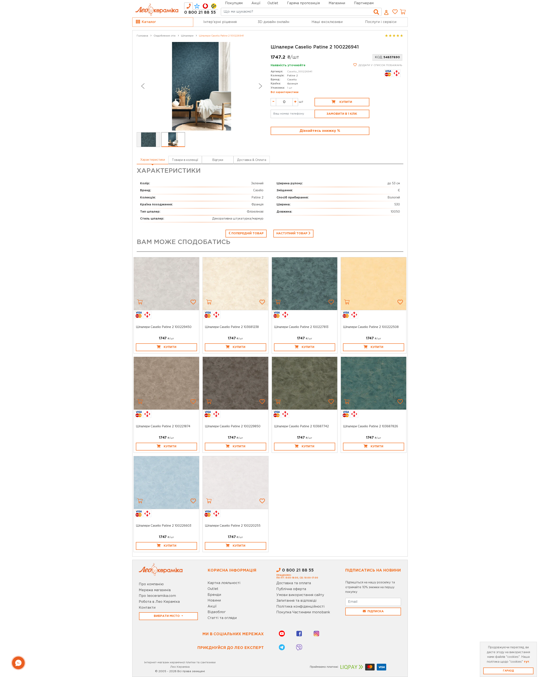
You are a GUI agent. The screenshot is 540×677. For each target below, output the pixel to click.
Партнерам (364, 3)
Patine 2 (292, 75)
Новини (214, 600)
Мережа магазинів (155, 590)
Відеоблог (217, 612)
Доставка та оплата (293, 583)
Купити (345, 102)
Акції (256, 3)
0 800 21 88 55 (200, 12)
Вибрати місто (167, 616)
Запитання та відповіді (296, 600)
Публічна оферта (291, 589)
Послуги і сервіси (380, 22)
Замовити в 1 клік (342, 114)
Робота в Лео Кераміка (159, 601)
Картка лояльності (224, 583)
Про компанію (151, 584)
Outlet (213, 589)
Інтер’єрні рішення (220, 22)
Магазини (337, 3)
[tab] (188, 6)
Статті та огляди (222, 618)
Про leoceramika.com (157, 595)
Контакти (147, 607)
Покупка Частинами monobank (303, 612)
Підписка (375, 611)
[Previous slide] (143, 86)
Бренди (214, 594)
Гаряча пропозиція (303, 3)
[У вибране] (193, 302)
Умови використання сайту (300, 595)
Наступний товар (292, 233)
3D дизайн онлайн (273, 22)
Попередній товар (247, 233)
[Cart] (140, 302)
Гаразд (508, 671)
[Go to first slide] (260, 86)
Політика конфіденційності (300, 606)
